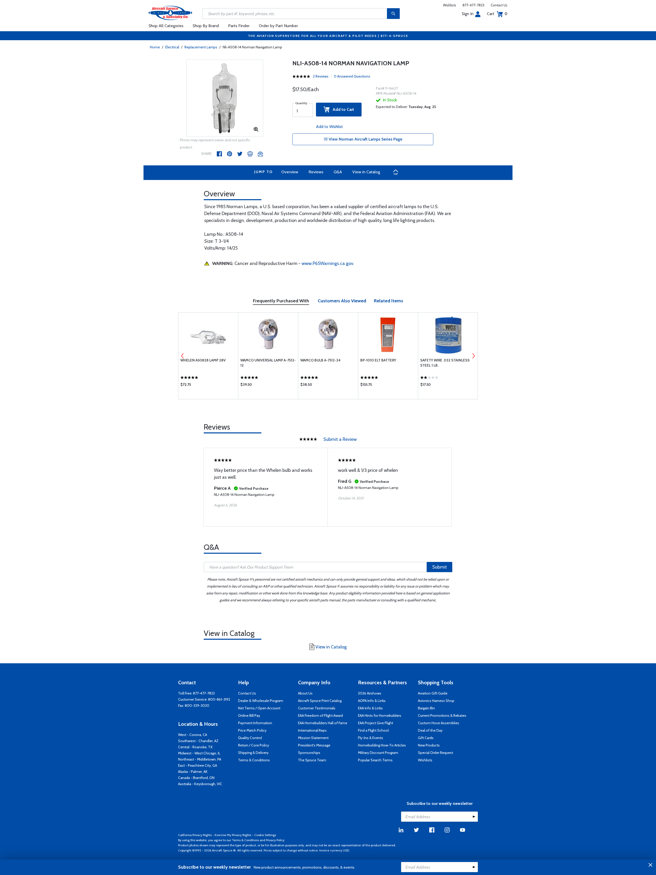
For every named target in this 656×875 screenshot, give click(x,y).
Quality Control (250, 737)
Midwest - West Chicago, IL (199, 753)
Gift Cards (426, 737)
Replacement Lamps (200, 47)
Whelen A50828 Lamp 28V (203, 360)
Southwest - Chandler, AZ (198, 741)
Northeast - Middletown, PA (199, 759)
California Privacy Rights (195, 835)
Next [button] (473, 356)
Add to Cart (342, 109)
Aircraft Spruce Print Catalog (320, 700)
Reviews (316, 171)
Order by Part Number (278, 25)
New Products (429, 745)
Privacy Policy (275, 840)
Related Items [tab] (388, 301)
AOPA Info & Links (372, 700)
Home (155, 47)
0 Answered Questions (352, 76)
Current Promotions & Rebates (442, 715)
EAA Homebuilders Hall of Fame (322, 723)
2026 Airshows (369, 693)
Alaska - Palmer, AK (193, 771)
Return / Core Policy (253, 745)
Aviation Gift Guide (432, 693)
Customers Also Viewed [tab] (342, 301)
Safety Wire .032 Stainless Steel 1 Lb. (445, 363)
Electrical (172, 47)
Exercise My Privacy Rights (233, 835)
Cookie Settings (265, 835)
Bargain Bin (426, 708)
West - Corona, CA (192, 734)
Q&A (338, 171)
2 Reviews (321, 76)
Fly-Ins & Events (370, 737)
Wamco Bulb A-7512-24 (320, 360)
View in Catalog (366, 171)
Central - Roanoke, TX (195, 747)
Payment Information (255, 723)
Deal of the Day (430, 730)
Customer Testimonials (316, 708)
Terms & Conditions (254, 760)
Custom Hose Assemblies (438, 723)
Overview (289, 171)
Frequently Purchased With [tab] (281, 301)
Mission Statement (313, 737)
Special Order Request (435, 752)
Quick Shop (208, 385)
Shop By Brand (206, 25)
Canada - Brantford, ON (196, 777)
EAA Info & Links (370, 708)
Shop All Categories (166, 25)
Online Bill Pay (249, 715)
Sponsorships (309, 752)
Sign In (468, 13)
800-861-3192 (219, 699)
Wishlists (449, 5)
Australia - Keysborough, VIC (200, 784)
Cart (497, 13)
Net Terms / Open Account (259, 708)
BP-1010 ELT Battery (378, 360)
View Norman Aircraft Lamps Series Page (365, 139)
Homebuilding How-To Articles (382, 745)
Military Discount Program (378, 752)
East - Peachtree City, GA (197, 765)
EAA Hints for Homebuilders (379, 715)
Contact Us (499, 5)
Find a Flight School (373, 730)
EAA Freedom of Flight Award (320, 715)
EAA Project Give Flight (375, 723)
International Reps (312, 730)
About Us (305, 693)
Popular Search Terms (375, 760)
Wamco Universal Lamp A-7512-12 (268, 363)
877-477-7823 (473, 5)
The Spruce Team (312, 760)
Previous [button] (182, 356)
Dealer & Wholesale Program (260, 700)
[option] (225, 98)
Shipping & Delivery (253, 752)
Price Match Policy (252, 730)
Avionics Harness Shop (436, 700)
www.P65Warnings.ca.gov (327, 263)
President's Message (314, 745)
